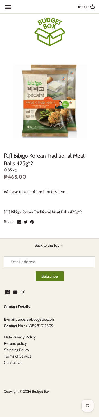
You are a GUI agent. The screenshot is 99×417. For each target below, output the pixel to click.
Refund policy (15, 343)
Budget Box (40, 391)
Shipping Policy (16, 349)
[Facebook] (7, 292)
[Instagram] (23, 292)
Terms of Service (18, 356)
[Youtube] (15, 292)
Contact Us (13, 362)
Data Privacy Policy (20, 337)
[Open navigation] (8, 7)
